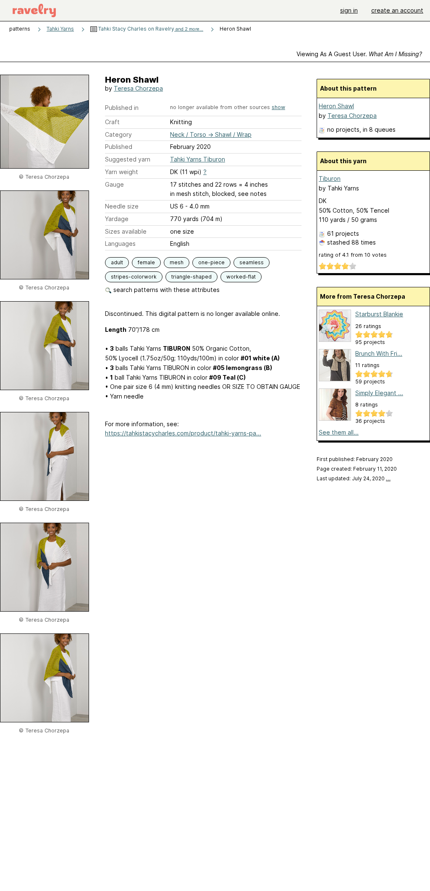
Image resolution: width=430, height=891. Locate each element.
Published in (122, 107)
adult (117, 262)
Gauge (114, 184)
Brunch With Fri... (378, 353)
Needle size (122, 206)
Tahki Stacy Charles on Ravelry (150, 29)
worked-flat (241, 277)
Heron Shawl (336, 105)
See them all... (339, 432)
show (278, 107)
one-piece (211, 262)
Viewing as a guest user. (359, 53)
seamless (251, 262)
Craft (112, 121)
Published (118, 146)
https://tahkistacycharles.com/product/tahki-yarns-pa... (183, 433)
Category (118, 134)
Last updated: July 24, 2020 (354, 478)
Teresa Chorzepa (138, 88)
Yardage (116, 218)
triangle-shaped (191, 277)
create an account (397, 10)
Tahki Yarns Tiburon (197, 159)
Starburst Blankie (379, 314)
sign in (349, 10)
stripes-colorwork (134, 277)
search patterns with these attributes (166, 289)
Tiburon (330, 178)
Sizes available (126, 231)
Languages (120, 243)
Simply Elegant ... (379, 392)
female (146, 262)
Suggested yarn (127, 159)
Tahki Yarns (60, 29)
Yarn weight (121, 171)
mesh (177, 262)
